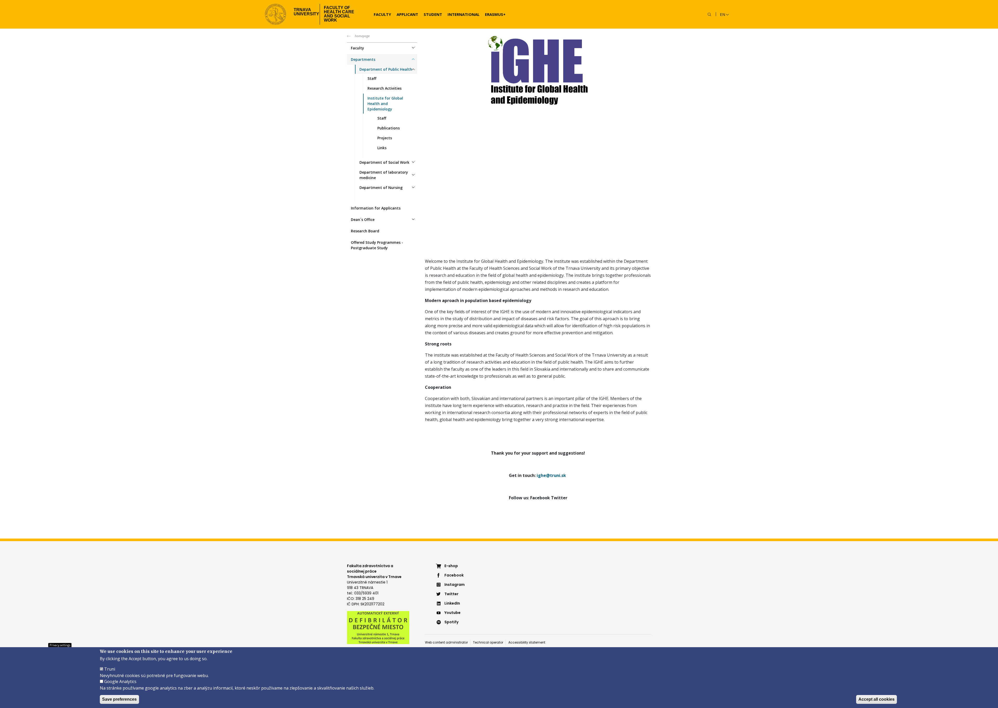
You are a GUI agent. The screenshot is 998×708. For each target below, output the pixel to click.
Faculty (382, 14)
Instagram (454, 584)
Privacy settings (60, 645)
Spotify (451, 622)
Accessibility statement (526, 642)
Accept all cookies (876, 699)
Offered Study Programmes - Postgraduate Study (377, 245)
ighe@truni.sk (551, 475)
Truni (109, 669)
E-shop (451, 565)
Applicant (407, 14)
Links (381, 147)
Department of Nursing (381, 187)
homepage (362, 36)
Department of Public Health (385, 69)
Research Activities (384, 88)
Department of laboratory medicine (383, 175)
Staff (371, 78)
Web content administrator (446, 642)
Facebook (454, 575)
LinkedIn (452, 603)
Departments (363, 59)
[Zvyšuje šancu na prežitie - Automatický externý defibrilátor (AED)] (378, 627)
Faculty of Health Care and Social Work (339, 13)
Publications (388, 128)
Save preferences (119, 699)
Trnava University (305, 12)
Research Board (365, 230)
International (464, 14)
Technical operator (488, 642)
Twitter (451, 593)
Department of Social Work (384, 162)
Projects (384, 137)
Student (433, 14)
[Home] (275, 14)
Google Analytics (120, 681)
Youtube (452, 612)
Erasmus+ (495, 14)
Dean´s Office (363, 219)
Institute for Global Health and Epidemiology (385, 104)
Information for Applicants (375, 208)
